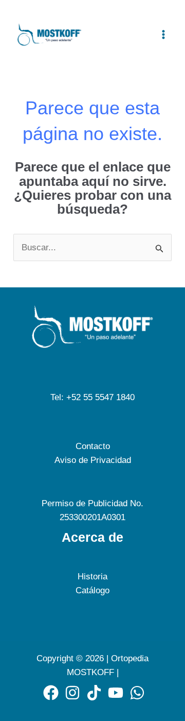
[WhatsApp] (137, 692)
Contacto (93, 446)
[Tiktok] (94, 692)
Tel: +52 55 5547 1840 (92, 397)
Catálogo (92, 590)
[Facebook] (51, 692)
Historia (92, 576)
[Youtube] (115, 692)
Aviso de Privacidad (92, 460)
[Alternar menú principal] (163, 34)
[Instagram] (72, 692)
